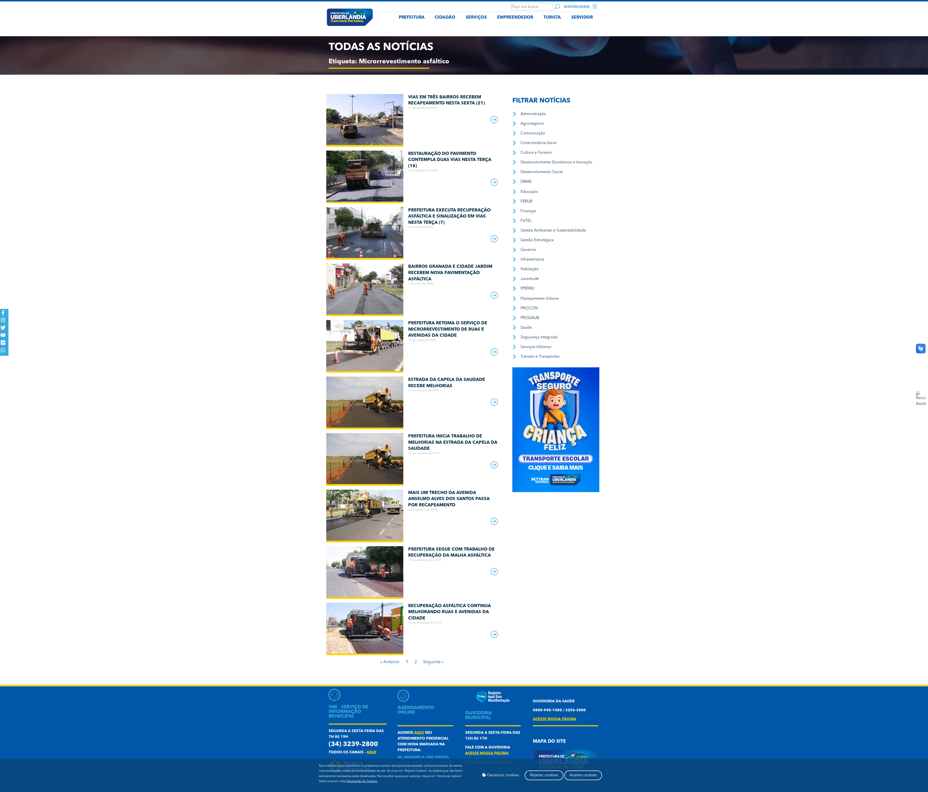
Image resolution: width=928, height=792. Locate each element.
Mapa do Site (549, 741)
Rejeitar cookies (544, 775)
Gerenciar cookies (502, 775)
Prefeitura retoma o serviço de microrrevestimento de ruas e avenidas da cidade (447, 329)
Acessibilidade (577, 6)
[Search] (557, 7)
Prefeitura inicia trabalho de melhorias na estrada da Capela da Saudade (452, 442)
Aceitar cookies (583, 775)
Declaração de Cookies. (362, 781)
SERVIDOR (582, 17)
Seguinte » (433, 662)
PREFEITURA (412, 17)
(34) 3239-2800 (353, 744)
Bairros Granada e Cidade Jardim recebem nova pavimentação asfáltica (450, 272)
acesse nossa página (486, 753)
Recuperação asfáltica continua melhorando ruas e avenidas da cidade (449, 612)
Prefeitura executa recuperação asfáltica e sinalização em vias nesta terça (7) (449, 216)
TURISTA (552, 17)
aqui (371, 752)
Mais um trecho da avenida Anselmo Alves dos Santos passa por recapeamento (449, 499)
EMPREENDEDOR (515, 17)
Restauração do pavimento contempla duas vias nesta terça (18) (449, 160)
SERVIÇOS (476, 17)
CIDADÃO (445, 17)
